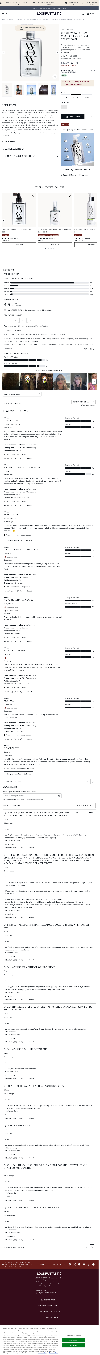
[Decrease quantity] (64, 107)
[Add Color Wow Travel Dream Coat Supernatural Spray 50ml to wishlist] (69, 195)
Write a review (66, 58)
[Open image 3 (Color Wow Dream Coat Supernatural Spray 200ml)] (43, 89)
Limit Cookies (73, 1340)
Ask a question (78, 58)
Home (4, 19)
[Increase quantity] (77, 107)
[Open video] (19, 90)
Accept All (73, 1345)
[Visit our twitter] (74, 1264)
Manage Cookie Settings (73, 1335)
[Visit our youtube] (84, 1264)
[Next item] (95, 220)
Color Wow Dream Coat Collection (37, 19)
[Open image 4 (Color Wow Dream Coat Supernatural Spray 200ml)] (55, 89)
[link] (83, 14)
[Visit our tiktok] (88, 1264)
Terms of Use (53, 1353)
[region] (49, 1340)
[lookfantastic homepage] (49, 13)
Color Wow (19, 19)
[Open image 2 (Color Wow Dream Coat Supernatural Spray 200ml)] (31, 89)
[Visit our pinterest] (93, 1264)
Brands (11, 19)
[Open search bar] (7, 14)
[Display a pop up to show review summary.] (18, 238)
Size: (63, 92)
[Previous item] (3, 220)
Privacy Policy (42, 1353)
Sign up (41, 1264)
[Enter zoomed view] (54, 76)
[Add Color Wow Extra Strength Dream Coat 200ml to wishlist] (33, 195)
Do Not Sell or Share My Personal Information (46, 1293)
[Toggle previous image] (3, 52)
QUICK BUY (19, 245)
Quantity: (65, 103)
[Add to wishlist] (90, 116)
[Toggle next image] (57, 52)
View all (92, 70)
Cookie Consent (40, 1290)
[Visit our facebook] (70, 1264)
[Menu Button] (2, 14)
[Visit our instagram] (79, 1264)
